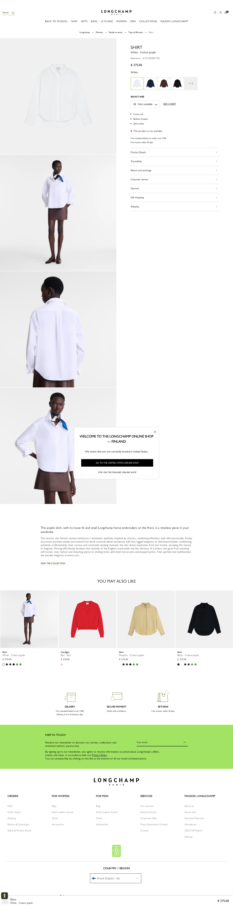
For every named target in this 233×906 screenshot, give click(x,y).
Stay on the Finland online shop (117, 472)
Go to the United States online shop (117, 463)
